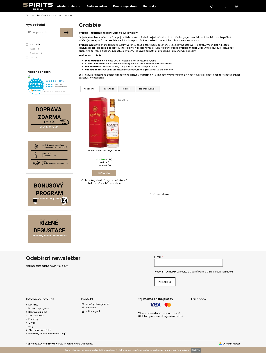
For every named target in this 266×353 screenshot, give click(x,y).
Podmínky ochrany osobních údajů (47, 333)
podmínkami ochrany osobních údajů (211, 271)
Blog (30, 326)
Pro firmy (33, 319)
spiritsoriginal (93, 311)
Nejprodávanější (147, 88)
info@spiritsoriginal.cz (97, 304)
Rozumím (195, 350)
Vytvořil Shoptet (231, 343)
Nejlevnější (108, 88)
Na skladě (37, 44)
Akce (34, 48)
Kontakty (33, 304)
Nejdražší (126, 88)
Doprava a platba (37, 312)
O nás (31, 322)
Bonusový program (38, 308)
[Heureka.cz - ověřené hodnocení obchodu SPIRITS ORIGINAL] (49, 86)
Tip (33, 57)
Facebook (91, 307)
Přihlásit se (165, 281)
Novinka (36, 53)
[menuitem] (68, 6)
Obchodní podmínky (39, 330)
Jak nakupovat (36, 315)
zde (187, 350)
